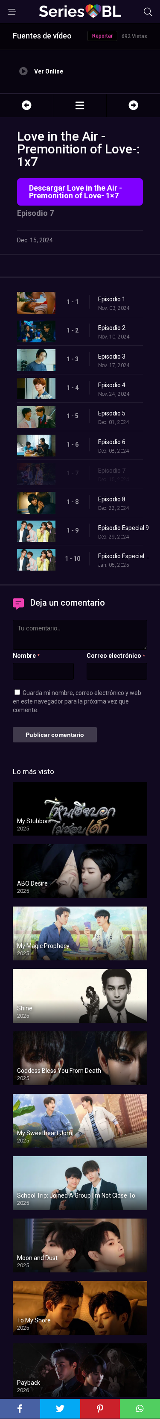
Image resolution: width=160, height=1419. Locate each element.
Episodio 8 (111, 499)
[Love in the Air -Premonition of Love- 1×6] (26, 105)
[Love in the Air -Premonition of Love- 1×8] (133, 105)
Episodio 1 (111, 299)
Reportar (102, 36)
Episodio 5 (111, 413)
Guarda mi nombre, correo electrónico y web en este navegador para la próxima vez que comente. (77, 701)
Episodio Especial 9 (123, 527)
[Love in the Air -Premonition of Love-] (79, 105)
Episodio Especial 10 (124, 556)
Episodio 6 (111, 442)
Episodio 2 (111, 327)
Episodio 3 (111, 356)
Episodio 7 (111, 470)
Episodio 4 (111, 385)
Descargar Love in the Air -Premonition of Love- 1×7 (75, 191)
